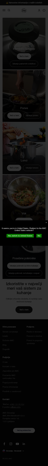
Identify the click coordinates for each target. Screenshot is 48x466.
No (39, 235)
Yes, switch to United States (20, 235)
